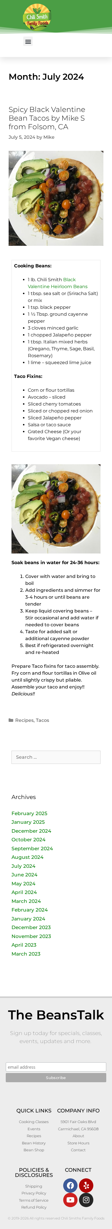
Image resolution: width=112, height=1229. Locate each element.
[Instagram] (86, 1200)
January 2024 (28, 919)
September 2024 (32, 848)
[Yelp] (86, 1185)
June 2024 (24, 875)
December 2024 (31, 831)
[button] (28, 41)
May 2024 (23, 883)
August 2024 (27, 857)
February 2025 (29, 813)
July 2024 (23, 866)
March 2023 (25, 954)
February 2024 (29, 910)
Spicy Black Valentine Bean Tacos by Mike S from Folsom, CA (47, 118)
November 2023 (31, 936)
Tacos (42, 720)
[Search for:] (56, 757)
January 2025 (28, 822)
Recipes (24, 720)
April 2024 (24, 892)
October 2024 (28, 839)
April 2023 (23, 945)
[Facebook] (70, 1185)
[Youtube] (70, 1200)
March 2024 (26, 901)
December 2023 (31, 927)
